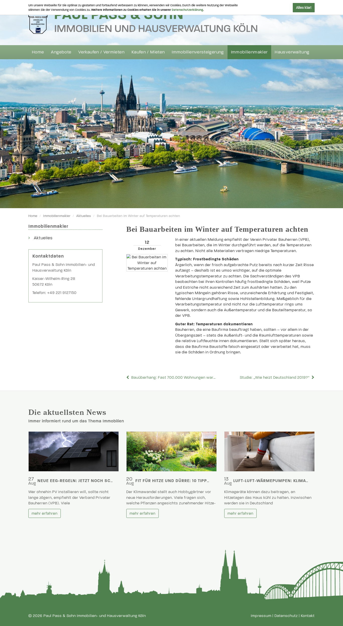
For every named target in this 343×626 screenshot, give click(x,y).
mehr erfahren (45, 513)
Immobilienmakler (249, 52)
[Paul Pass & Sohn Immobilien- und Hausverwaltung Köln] (142, 20)
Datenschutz (286, 615)
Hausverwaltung (292, 52)
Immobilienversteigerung (198, 52)
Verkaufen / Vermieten (101, 52)
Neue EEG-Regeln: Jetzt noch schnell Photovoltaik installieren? (112, 480)
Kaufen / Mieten (148, 52)
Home (38, 52)
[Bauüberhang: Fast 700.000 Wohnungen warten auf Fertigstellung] (128, 377)
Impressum (261, 615)
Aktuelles (83, 216)
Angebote (61, 52)
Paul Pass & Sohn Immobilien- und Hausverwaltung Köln (94, 615)
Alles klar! (303, 7)
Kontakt (308, 615)
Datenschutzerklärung (187, 10)
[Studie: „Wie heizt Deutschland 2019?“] (313, 377)
